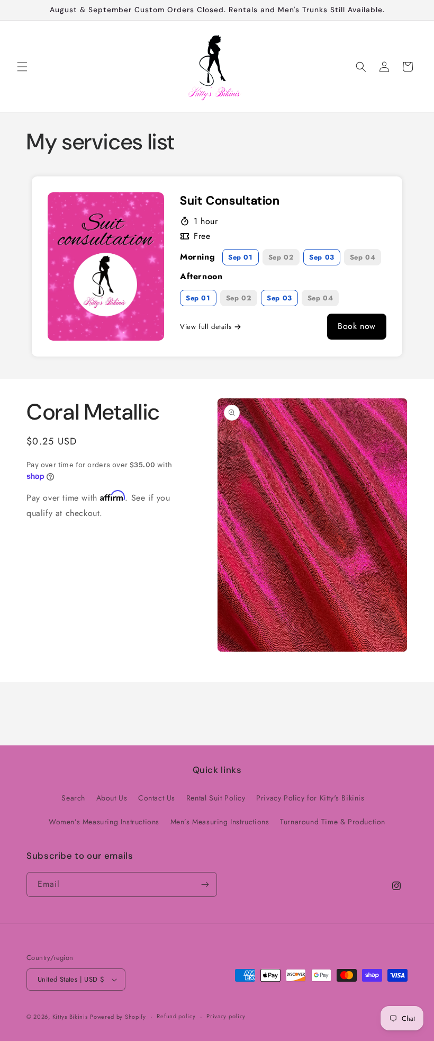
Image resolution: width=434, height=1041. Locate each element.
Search (73, 798)
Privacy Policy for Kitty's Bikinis (310, 798)
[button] (22, 66)
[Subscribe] (204, 884)
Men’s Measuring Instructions (219, 821)
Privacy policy (226, 1016)
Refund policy (176, 1016)
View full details (205, 327)
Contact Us (156, 798)
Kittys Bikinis (70, 1016)
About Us (112, 798)
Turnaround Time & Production (332, 821)
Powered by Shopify (118, 1016)
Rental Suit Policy (216, 798)
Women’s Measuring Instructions (104, 821)
